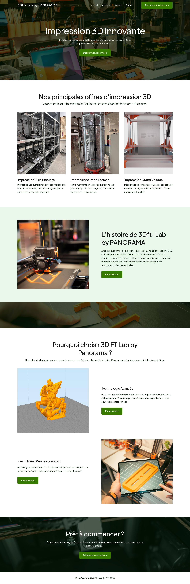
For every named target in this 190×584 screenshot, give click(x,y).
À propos (106, 5)
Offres (118, 5)
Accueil (94, 5)
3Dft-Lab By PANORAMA (37, 5)
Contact (129, 5)
